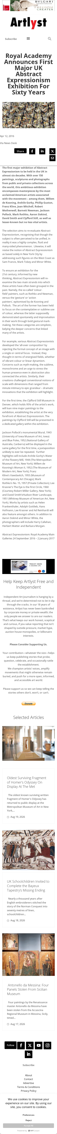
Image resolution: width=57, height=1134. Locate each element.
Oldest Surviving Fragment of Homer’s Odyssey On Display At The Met (26, 782)
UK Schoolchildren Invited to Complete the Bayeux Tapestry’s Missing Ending (28, 885)
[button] (49, 38)
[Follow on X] (30, 1045)
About (28, 1075)
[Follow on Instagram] (47, 1045)
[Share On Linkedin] (42, 151)
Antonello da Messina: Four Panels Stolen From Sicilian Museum (28, 989)
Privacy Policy (28, 1090)
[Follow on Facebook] (21, 1045)
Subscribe (11, 39)
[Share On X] (52, 151)
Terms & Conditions (28, 1087)
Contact (28, 1079)
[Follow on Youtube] (38, 1045)
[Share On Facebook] (32, 151)
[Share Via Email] (52, 158)
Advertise (28, 1083)
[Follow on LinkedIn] (28, 1054)
